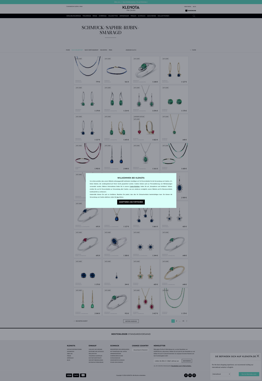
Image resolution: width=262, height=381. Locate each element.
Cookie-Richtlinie (135, 186)
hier (118, 197)
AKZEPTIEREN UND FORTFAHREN (131, 202)
